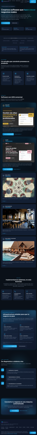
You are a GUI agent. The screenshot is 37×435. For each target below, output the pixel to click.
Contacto (27, 427)
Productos (9, 0)
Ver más (4, 201)
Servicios (13, 0)
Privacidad (2, 428)
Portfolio (24, 427)
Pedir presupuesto (22, 346)
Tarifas (22, 0)
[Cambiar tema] (28, 1)
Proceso (26, 0)
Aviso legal (32, 427)
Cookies (6, 428)
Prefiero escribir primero (23, 410)
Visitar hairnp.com (7, 169)
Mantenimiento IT (12, 427)
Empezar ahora (14, 410)
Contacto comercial (17, 134)
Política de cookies (10, 433)
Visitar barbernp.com (7, 134)
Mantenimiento (18, 0)
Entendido (32, 432)
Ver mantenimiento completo (9, 346)
